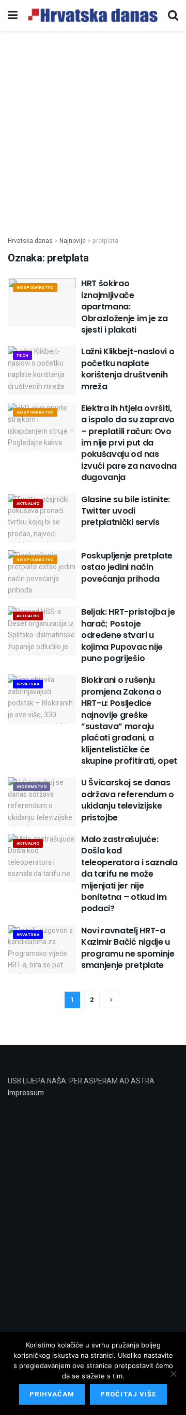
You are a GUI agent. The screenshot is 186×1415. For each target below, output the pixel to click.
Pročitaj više (128, 1394)
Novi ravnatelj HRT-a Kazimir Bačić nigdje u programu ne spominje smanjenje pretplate (128, 948)
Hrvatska (28, 684)
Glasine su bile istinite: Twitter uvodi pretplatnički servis (125, 511)
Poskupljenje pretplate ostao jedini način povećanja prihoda (127, 567)
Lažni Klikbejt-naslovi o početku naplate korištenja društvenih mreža (127, 368)
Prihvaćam (51, 1394)
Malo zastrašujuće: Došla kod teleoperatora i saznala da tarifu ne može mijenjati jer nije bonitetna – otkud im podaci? (129, 873)
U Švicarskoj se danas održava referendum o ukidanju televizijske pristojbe (127, 800)
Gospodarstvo (35, 287)
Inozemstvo (32, 786)
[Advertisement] (93, 128)
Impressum (26, 1093)
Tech (22, 355)
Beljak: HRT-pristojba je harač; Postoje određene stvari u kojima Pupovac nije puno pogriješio (128, 635)
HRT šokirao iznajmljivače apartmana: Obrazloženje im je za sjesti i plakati (124, 306)
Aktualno (28, 503)
